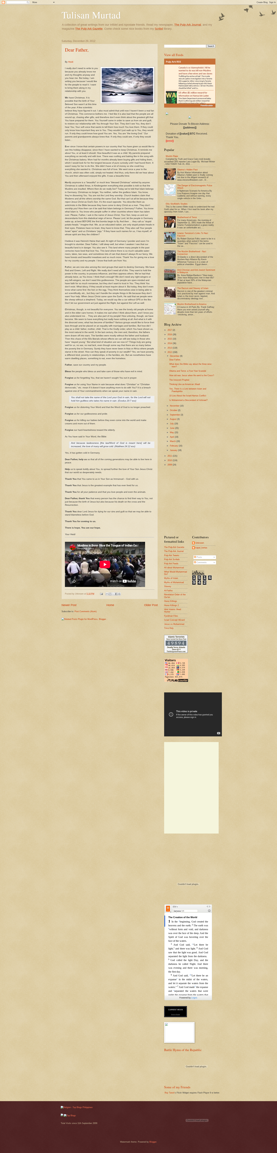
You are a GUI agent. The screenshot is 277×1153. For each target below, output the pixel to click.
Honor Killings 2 (171, 605)
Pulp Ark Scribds (172, 559)
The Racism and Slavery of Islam (192, 288)
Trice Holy (169, 628)
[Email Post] (101, 594)
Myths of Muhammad (174, 582)
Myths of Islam (171, 578)
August (173, 419)
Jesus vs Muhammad (174, 624)
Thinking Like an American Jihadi (184, 384)
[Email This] (107, 594)
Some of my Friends (177, 1087)
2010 (170, 460)
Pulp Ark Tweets (171, 555)
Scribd (159, 28)
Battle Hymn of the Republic (183, 1050)
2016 (170, 334)
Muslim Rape (172, 156)
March (173, 441)
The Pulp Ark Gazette (89, 28)
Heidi (70, 62)
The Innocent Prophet (179, 380)
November (175, 406)
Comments (201, 562)
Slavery (167, 586)
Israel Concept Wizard (174, 620)
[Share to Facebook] (116, 594)
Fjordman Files (171, 616)
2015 (170, 339)
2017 (170, 330)
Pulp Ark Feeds (171, 563)
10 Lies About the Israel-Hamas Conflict (187, 395)
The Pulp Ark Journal (187, 24)
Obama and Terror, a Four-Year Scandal (187, 371)
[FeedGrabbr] (189, 105)
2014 (170, 343)
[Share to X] (113, 594)
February (174, 446)
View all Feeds (173, 55)
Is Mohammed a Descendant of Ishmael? (188, 400)
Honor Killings (170, 601)
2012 (170, 352)
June (172, 428)
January (174, 450)
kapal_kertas (201, 547)
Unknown (199, 543)
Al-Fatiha (168, 590)
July (172, 423)
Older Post (151, 605)
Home (110, 605)
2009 (170, 464)
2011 (170, 456)
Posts (199, 557)
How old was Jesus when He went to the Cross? (191, 375)
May (172, 432)
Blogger (152, 1142)
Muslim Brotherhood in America (191, 304)
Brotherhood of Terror (187, 217)
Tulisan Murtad (91, 14)
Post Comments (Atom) (86, 611)
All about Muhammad (174, 567)
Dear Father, (77, 49)
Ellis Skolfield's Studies (177, 204)
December (175, 356)
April (172, 437)
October (174, 410)
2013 (170, 348)
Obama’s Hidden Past (187, 169)
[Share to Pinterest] (119, 594)
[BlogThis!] (110, 594)
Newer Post (69, 605)
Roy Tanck (170, 1093)
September (175, 415)
